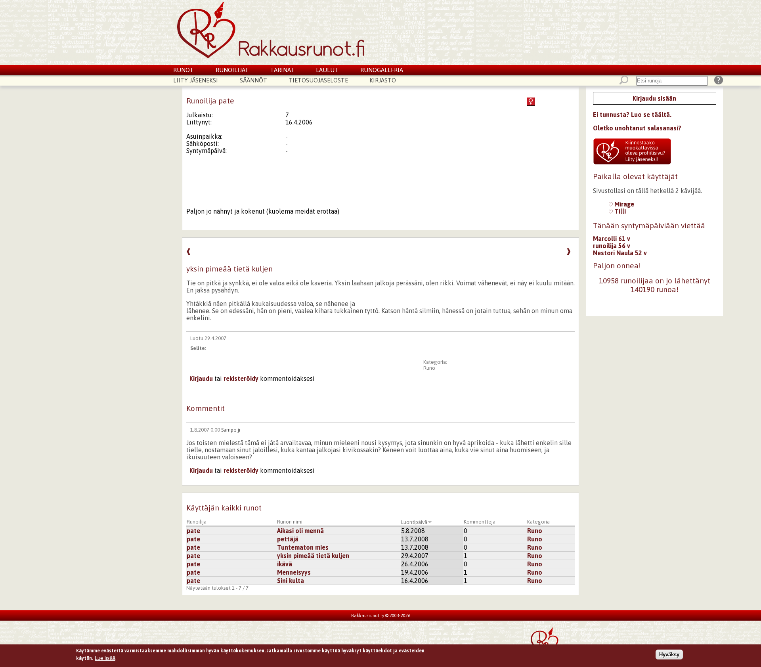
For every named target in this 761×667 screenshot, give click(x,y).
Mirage (623, 204)
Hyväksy (669, 654)
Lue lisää (105, 658)
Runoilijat (232, 70)
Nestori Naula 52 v (620, 252)
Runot (183, 70)
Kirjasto (382, 80)
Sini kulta (290, 580)
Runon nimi (289, 522)
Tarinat (282, 70)
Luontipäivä (414, 522)
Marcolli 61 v (611, 238)
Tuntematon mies (303, 547)
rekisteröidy (241, 378)
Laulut (327, 70)
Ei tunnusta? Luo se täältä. (632, 114)
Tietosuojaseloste (318, 80)
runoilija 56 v (611, 245)
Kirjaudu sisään (654, 98)
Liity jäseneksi (195, 80)
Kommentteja (479, 522)
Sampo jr (231, 430)
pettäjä (287, 539)
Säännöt (253, 80)
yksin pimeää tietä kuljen (313, 555)
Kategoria (538, 522)
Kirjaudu (201, 378)
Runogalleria (381, 70)
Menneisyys (294, 572)
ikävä (284, 564)
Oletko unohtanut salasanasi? (637, 128)
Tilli (619, 211)
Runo (429, 368)
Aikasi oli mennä (300, 530)
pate (193, 530)
